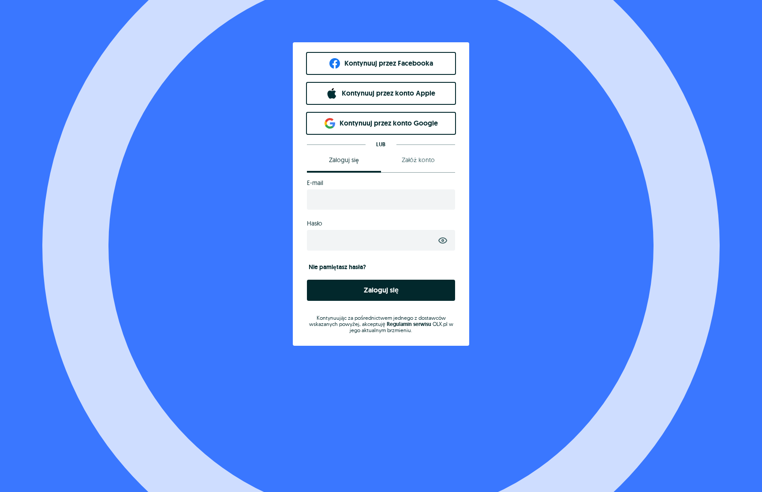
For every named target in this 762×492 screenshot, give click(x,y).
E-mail (315, 183)
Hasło (314, 223)
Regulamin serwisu (409, 324)
